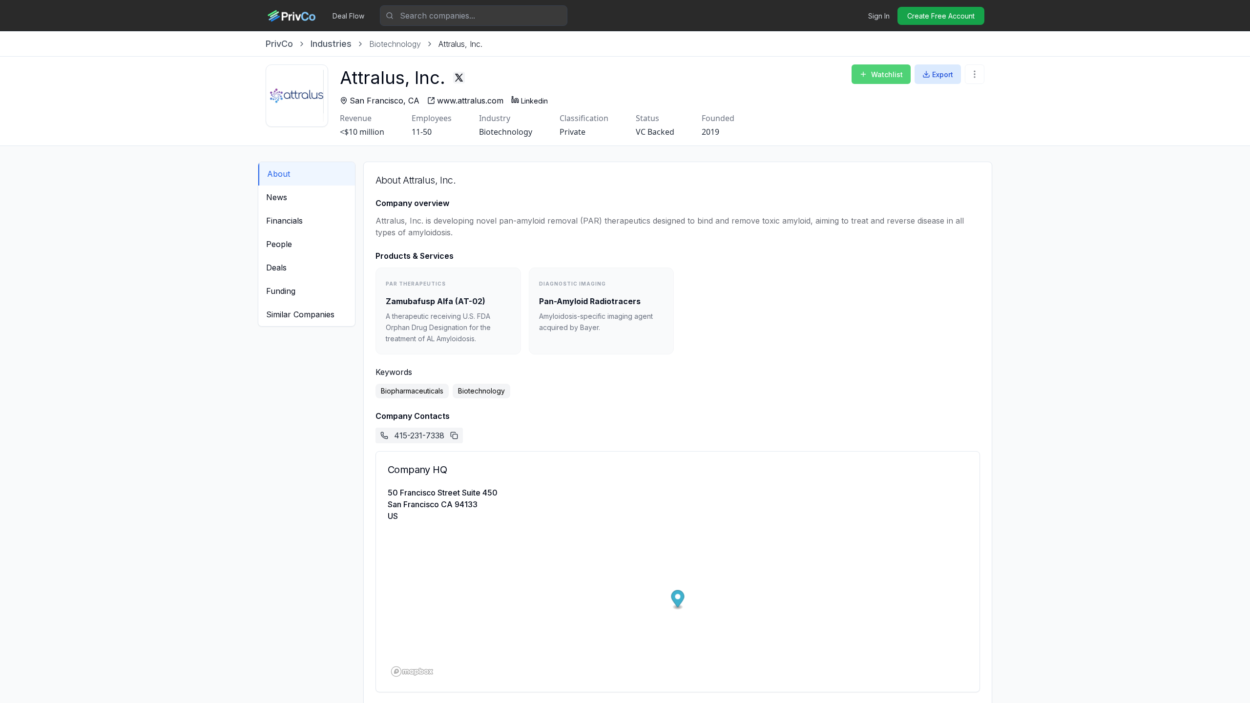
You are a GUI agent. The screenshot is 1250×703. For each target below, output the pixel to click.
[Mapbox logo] (412, 671)
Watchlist (887, 74)
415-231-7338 (419, 435)
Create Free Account (941, 16)
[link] (460, 44)
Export (942, 74)
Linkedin (534, 101)
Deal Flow (348, 16)
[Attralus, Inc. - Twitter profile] (459, 77)
